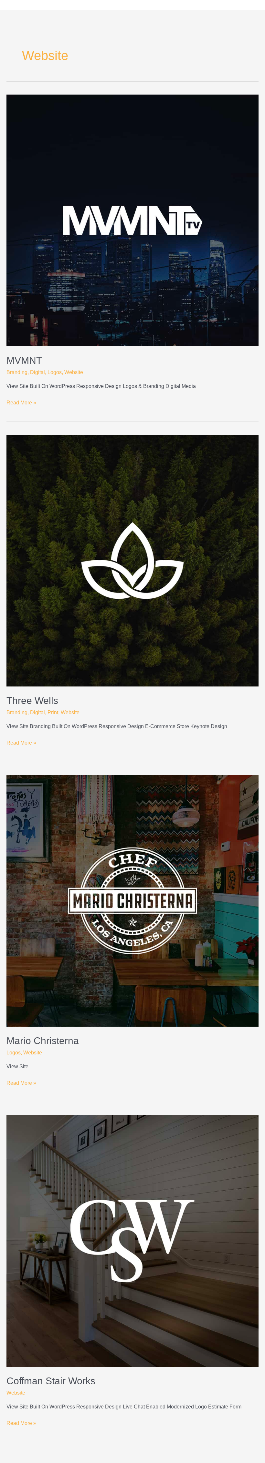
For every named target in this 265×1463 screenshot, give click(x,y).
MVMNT (24, 360)
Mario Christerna (42, 1040)
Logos (55, 372)
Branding (16, 372)
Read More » (21, 402)
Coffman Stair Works (50, 1381)
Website (73, 372)
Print (53, 712)
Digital (37, 372)
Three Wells (32, 700)
